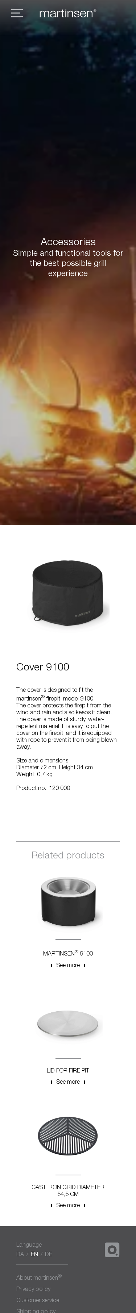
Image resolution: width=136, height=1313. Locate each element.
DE (48, 1255)
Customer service (37, 1301)
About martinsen (39, 1277)
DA (20, 1255)
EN (34, 1255)
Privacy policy (33, 1290)
